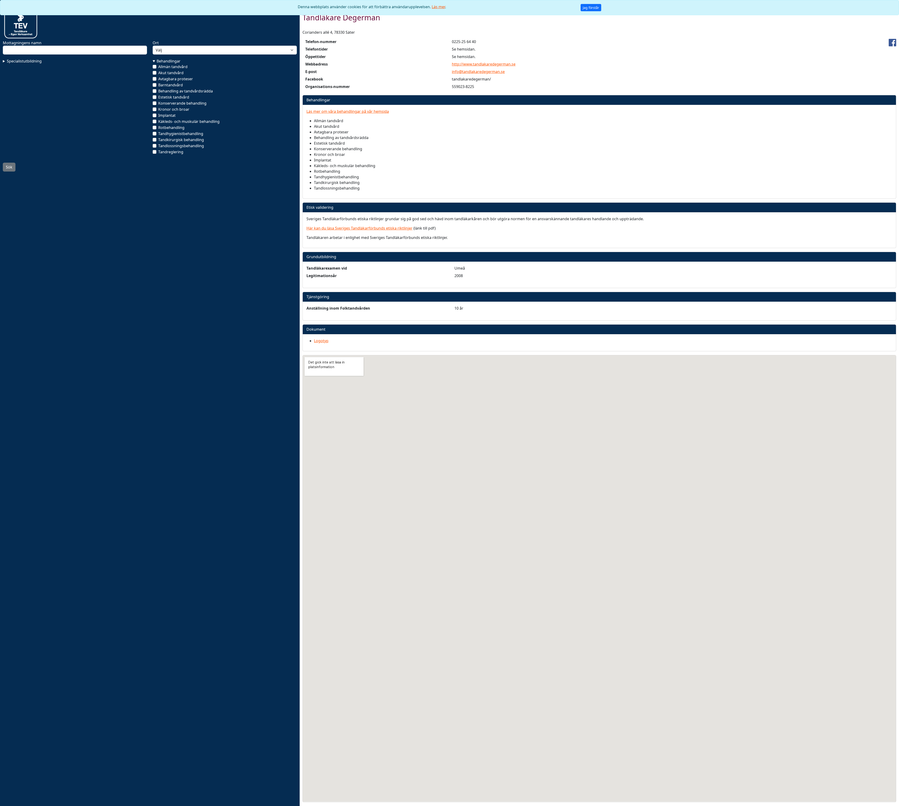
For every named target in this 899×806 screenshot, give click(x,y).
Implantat (167, 115)
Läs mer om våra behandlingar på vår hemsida (347, 111)
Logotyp (321, 340)
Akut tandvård (171, 72)
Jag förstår (591, 7)
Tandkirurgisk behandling (181, 139)
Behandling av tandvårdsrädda (185, 91)
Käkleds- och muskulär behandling (189, 121)
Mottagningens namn (22, 42)
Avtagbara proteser (175, 78)
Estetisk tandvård (173, 97)
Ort (156, 42)
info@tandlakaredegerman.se (478, 71)
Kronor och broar (173, 109)
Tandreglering (170, 151)
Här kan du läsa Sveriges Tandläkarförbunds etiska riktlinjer (359, 228)
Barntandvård (170, 85)
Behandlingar (169, 61)
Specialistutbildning (24, 61)
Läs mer (438, 6)
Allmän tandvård (173, 66)
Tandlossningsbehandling (181, 145)
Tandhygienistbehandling (180, 133)
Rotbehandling (171, 127)
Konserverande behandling (182, 103)
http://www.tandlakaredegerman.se (484, 64)
